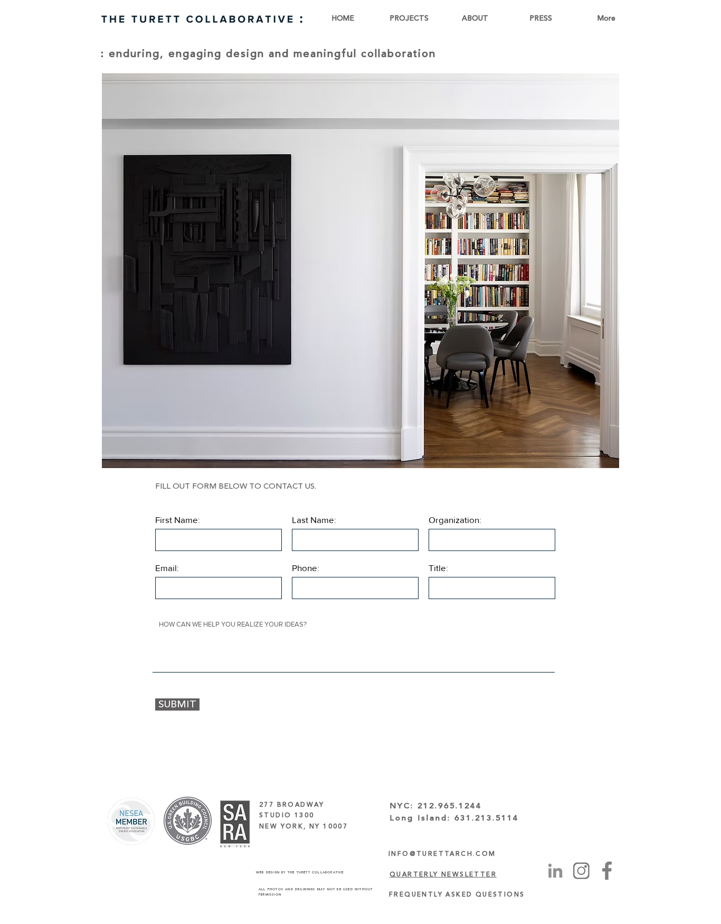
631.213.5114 (486, 818)
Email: (167, 567)
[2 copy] (607, 870)
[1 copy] (581, 870)
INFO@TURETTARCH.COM (442, 854)
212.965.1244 (450, 806)
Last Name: (314, 519)
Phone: (305, 567)
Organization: (455, 519)
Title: (438, 567)
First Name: (177, 519)
